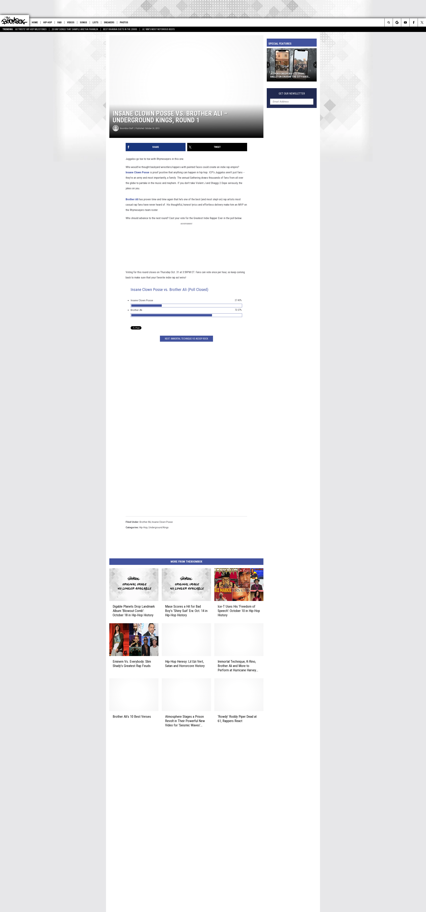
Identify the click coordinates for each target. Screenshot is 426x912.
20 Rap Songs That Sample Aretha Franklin (75, 29)
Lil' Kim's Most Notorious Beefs (158, 29)
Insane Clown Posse (137, 172)
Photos (124, 22)
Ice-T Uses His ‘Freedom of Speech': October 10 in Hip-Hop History (239, 610)
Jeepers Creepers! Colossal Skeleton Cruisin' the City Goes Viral (289, 75)
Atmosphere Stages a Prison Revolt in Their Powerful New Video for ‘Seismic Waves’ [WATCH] (185, 721)
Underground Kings (159, 527)
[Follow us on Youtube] (405, 22)
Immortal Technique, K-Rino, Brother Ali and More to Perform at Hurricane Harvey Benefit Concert (237, 666)
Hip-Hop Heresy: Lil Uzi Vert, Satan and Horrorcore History (185, 664)
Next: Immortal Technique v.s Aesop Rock (186, 338)
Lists (95, 22)
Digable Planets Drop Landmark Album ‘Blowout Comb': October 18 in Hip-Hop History (134, 610)
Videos (70, 22)
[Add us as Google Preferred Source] (397, 22)
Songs (83, 22)
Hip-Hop (47, 22)
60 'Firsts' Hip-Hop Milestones (31, 29)
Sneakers (109, 22)
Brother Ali (132, 199)
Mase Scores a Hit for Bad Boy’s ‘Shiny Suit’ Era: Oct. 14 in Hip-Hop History (186, 610)
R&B (59, 22)
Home (35, 22)
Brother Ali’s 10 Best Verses (132, 717)
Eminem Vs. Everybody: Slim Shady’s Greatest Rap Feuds (132, 664)
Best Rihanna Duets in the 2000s (120, 29)
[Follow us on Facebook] (414, 22)
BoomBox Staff (126, 128)
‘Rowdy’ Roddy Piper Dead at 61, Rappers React (237, 719)
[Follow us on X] (422, 22)
